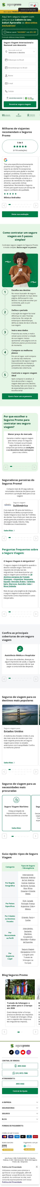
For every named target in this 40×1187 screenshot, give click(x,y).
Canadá (30, 901)
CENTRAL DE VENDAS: (11, 1060)
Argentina (18, 579)
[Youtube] (23, 1052)
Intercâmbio (28, 928)
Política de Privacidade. (12, 1182)
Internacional (28, 875)
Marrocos (13, 584)
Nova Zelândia (10, 586)
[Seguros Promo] (11, 6)
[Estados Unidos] (20, 724)
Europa (32, 886)
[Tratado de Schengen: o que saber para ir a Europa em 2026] (20, 999)
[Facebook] (17, 1052)
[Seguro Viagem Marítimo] (16, 800)
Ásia (25, 888)
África (30, 888)
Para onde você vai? (15, 50)
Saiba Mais (8, 530)
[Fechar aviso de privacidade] (37, 1167)
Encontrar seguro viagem (20, 104)
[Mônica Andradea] (5, 162)
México (28, 909)
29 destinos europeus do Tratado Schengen (18, 576)
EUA (24, 901)
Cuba (29, 584)
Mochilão (24, 939)
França (31, 903)
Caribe (28, 920)
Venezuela (28, 579)
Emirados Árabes (18, 581)
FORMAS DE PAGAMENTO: (12, 1126)
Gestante (27, 931)
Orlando (25, 917)
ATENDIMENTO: (8, 1078)
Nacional (24, 877)
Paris (31, 917)
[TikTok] (11, 1052)
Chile (32, 906)
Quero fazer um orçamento (20, 396)
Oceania (24, 891)
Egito (6, 584)
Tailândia (31, 581)
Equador (7, 581)
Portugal (24, 903)
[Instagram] (28, 1052)
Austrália (22, 584)
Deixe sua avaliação (20, 214)
